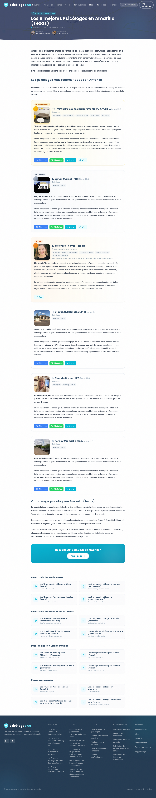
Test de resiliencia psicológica (98, 730)
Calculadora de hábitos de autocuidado (119, 757)
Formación (48, 5)
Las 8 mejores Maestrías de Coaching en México (55, 731)
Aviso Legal (140, 789)
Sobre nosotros (141, 730)
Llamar (72, 160)
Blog (91, 5)
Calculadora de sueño (121, 729)
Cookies (149, 789)
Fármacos (113, 5)
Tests (67, 5)
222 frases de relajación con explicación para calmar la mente (75, 753)
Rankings (36, 5)
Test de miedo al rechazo (97, 743)
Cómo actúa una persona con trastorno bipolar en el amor (77, 733)
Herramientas (80, 5)
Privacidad (129, 789)
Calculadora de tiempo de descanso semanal (121, 748)
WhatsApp (58, 160)
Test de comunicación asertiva (99, 737)
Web (83, 160)
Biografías (101, 5)
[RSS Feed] (12, 741)
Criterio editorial (141, 743)
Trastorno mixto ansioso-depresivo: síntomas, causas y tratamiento (76, 773)
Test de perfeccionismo (97, 756)
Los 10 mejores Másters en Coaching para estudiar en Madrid (56, 741)
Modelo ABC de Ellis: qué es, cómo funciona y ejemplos (77, 743)
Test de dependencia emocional (99, 749)
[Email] (6, 741)
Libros (59, 5)
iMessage (43, 160)
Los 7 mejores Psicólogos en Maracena (53, 751)
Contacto (138, 738)
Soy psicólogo (146, 4)
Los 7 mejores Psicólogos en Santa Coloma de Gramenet (56, 760)
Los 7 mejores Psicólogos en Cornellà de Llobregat (56, 769)
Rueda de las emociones (118, 734)
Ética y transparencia (143, 747)
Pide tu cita (76, 556)
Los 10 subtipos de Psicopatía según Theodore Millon (76, 763)
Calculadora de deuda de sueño (121, 741)
